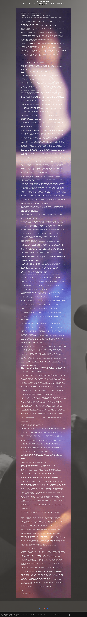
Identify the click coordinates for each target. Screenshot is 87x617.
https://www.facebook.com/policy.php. (31, 425)
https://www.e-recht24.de (27, 593)
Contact (58, 3)
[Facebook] (39, 4)
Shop (62, 3)
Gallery (45, 3)
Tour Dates (30, 3)
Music (35, 3)
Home (24, 3)
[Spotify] (44, 4)
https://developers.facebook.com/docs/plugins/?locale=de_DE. (37, 374)
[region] (43, 614)
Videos (40, 3)
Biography (51, 3)
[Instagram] (42, 4)
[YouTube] (47, 4)
